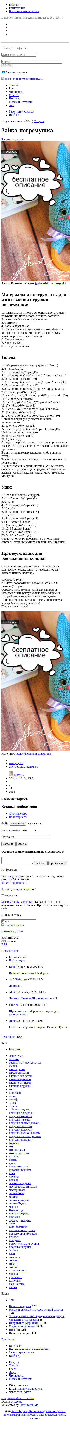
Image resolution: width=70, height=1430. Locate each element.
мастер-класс (17, 1190)
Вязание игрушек (12, 139)
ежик (12, 1096)
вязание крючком (20, 1079)
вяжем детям (17, 1069)
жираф (13, 1099)
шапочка (14, 1280)
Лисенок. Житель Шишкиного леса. (32, 998)
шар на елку (16, 1283)
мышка (13, 1206)
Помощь (14, 98)
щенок (13, 1287)
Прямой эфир (10, 950)
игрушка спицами (20, 1126)
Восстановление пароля (24, 11)
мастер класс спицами (23, 1186)
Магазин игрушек (20, 101)
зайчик (13, 1106)
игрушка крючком (20, 1116)
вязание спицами (20, 1082)
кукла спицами (18, 1166)
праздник (15, 1240)
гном (12, 1089)
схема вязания (18, 1270)
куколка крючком (20, 1169)
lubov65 (19, 774)
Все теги (14, 1049)
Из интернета (17, 817)
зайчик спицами (19, 1109)
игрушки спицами (20, 1139)
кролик (13, 1156)
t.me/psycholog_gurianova (17, 901)
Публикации (17, 960)
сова (12, 1263)
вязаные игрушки (20, 1086)
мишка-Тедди (17, 1203)
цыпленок (15, 1277)
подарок (14, 1236)
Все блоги (7, 1339)
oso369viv (15, 979)
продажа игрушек (20, 1247)
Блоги (13, 88)
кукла (12, 1163)
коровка (14, 1143)
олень (12, 1223)
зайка (12, 1102)
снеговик (15, 1257)
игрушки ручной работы (24, 1132)
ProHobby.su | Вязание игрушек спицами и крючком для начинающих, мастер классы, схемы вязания (35, 1415)
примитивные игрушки (24, 1243)
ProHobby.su (9, 876)
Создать (39, 121)
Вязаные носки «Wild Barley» (27, 973)
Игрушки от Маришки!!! (25, 1323)
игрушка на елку (19, 1119)
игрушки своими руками (25, 1136)
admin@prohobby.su (29, 1388)
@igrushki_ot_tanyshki (51, 283)
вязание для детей (20, 1075)
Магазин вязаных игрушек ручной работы (36, 1309)
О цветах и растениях (23, 1326)
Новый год (16, 1210)
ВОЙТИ (14, 4)
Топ (11, 1299)
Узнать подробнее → (14, 882)
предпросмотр (58, 863)
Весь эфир (8, 1036)
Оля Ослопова (18, 1226)
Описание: (8, 836)
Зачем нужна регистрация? (18, 889)
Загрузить (8, 844)
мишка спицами (19, 1200)
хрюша (13, 1273)
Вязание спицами (20, 1333)
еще (11, 105)
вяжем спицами (19, 1072)
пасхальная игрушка (22, 1230)
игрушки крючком (20, 1129)
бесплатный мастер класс (25, 1062)
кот (11, 1146)
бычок (13, 1065)
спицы (13, 1267)
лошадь (13, 1179)
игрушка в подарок (21, 1112)
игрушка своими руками (24, 1122)
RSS (4, 944)
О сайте (14, 95)
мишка (13, 1196)
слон (12, 1253)
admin (12, 992)
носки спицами (19, 1213)
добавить (41, 863)
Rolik (12, 966)
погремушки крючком (24, 766)
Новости (14, 1329)
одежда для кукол (20, 1220)
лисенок (14, 1176)
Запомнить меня (16, 72)
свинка (13, 1250)
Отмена (22, 844)
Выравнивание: (11, 830)
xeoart (18, 1401)
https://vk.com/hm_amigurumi (33, 753)
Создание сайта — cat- (17, 1398)
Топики (14, 85)
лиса (12, 1173)
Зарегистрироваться (21, 111)
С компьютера (18, 813)
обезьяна (14, 1216)
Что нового (16, 91)
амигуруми (16, 763)
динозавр (15, 1092)
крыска (13, 1159)
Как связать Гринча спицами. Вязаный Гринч (38, 1027)
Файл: (5, 823)
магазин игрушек (20, 1183)
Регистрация (17, 8)
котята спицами (19, 1153)
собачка (14, 1260)
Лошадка (14, 985)
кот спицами (17, 1149)
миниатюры (16, 1193)
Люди (12, 1372)
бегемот (14, 1059)
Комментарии (18, 957)
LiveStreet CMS (29, 1405)
